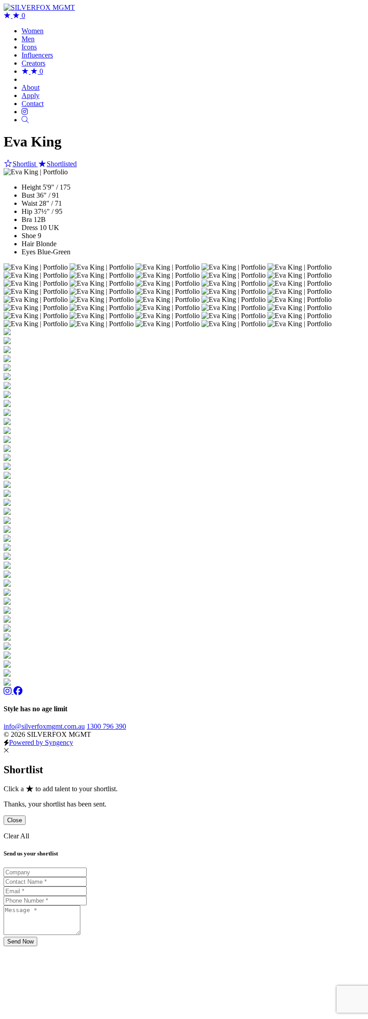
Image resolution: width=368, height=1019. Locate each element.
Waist (29, 203)
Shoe (29, 235)
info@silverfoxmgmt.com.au (44, 726)
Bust (28, 195)
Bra (27, 219)
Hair (28, 244)
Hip (27, 211)
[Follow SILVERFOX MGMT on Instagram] (8, 691)
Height (31, 187)
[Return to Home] (39, 7)
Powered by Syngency (41, 742)
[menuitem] (33, 31)
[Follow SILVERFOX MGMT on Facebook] (17, 691)
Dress (30, 227)
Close (14, 820)
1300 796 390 (106, 726)
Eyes (28, 252)
